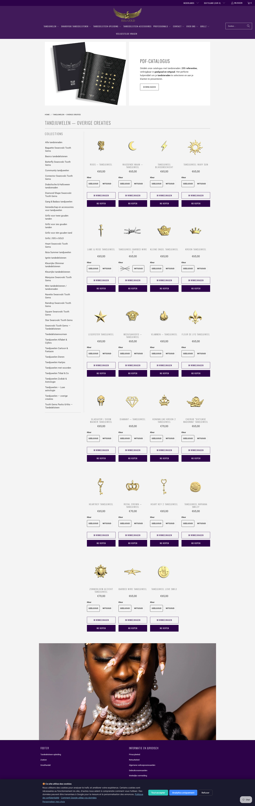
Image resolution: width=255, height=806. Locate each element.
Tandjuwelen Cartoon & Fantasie (56, 350)
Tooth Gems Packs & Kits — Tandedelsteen (59, 406)
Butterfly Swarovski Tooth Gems (58, 163)
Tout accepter (158, 792)
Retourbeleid (134, 760)
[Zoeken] (248, 26)
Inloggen (238, 3)
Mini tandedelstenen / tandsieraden (56, 287)
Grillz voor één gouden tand (58, 233)
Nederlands (189, 3)
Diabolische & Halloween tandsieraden (57, 186)
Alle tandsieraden (53, 142)
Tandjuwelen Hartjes (55, 362)
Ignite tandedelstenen (55, 257)
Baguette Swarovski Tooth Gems (58, 149)
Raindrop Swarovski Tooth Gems (58, 304)
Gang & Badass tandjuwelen (58, 201)
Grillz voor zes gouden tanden (56, 226)
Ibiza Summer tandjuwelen (58, 252)
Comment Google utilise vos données (79, 797)
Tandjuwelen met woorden (58, 367)
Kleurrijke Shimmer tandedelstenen (54, 265)
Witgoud (107, 184)
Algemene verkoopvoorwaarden (142, 765)
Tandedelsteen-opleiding (50, 754)
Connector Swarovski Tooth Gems (59, 177)
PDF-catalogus (155, 61)
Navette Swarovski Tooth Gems (57, 296)
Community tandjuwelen (57, 170)
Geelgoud (93, 184)
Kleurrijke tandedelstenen (57, 272)
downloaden (149, 86)
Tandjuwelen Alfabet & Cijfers (56, 341)
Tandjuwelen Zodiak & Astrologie (56, 380)
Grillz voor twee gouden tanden (56, 217)
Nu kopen (101, 203)
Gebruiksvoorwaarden (138, 770)
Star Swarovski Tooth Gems (59, 320)
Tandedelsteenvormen (56, 334)
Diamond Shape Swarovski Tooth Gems (58, 195)
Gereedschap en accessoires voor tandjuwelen (59, 209)
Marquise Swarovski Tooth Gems (58, 279)
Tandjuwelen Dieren (54, 357)
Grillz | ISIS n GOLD (54, 238)
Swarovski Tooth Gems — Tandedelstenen (57, 327)
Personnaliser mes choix (53, 801)
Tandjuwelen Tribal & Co (57, 373)
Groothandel (45, 765)
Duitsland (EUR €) (212, 3)
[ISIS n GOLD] (127, 15)
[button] (51, 26)
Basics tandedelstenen (56, 156)
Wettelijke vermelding (138, 776)
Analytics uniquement (183, 792)
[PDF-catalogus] (85, 74)
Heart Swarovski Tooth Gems (56, 245)
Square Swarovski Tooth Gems (57, 313)
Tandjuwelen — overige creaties (56, 397)
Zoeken (43, 760)
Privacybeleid (134, 754)
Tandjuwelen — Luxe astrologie (55, 389)
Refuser (205, 792)
